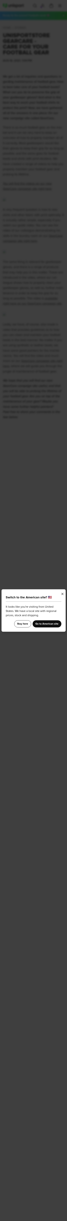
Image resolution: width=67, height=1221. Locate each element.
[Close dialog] (62, 594)
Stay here (22, 624)
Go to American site (46, 624)
